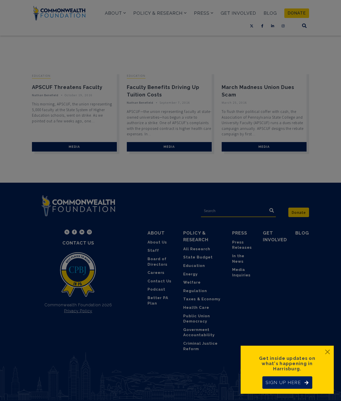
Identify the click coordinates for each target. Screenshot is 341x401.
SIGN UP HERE (283, 382)
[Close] (327, 352)
